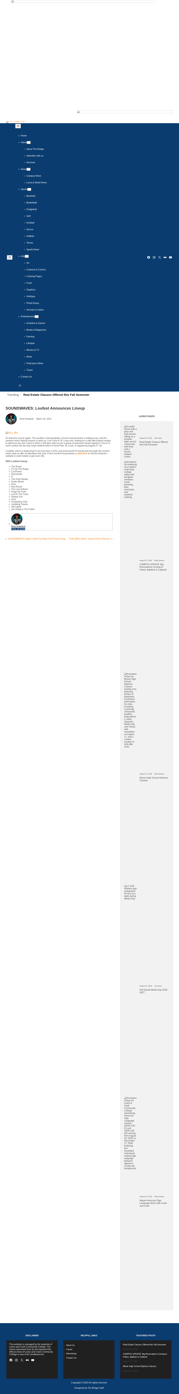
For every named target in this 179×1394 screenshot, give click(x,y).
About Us (70, 1345)
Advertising (71, 1353)
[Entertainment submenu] (37, 316)
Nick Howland (18, 526)
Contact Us (71, 1358)
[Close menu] (18, 126)
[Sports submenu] (29, 189)
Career (69, 1349)
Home (24, 135)
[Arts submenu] (27, 256)
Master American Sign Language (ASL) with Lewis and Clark (153, 1203)
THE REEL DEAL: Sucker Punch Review (89, 539)
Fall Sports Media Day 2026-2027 (154, 991)
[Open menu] (9, 257)
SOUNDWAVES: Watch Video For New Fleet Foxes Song (36, 539)
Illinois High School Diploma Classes (154, 779)
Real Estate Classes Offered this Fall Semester (56, 394)
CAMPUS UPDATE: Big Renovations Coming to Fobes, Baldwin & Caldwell (153, 567)
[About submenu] (29, 142)
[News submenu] (28, 169)
